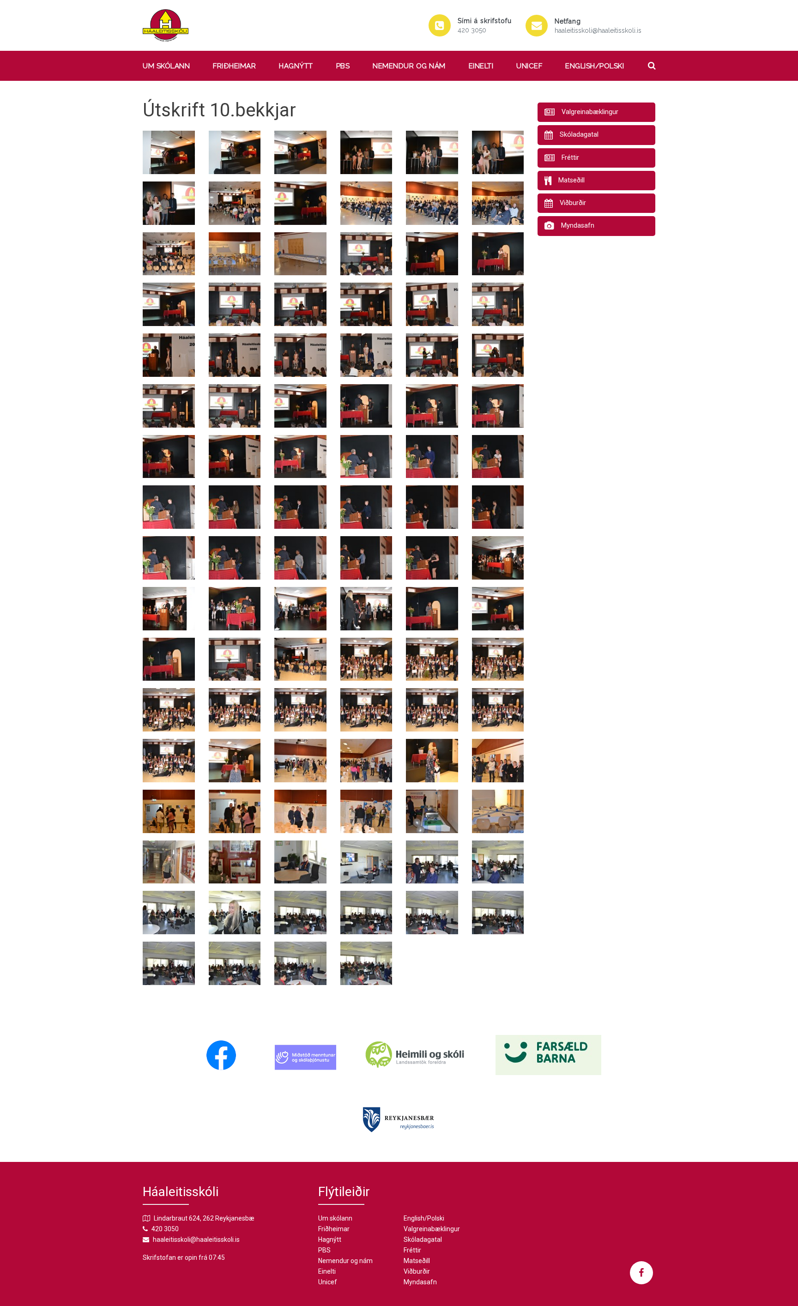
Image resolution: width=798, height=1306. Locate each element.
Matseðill (417, 1260)
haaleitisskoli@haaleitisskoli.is (598, 30)
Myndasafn (420, 1282)
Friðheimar (234, 66)
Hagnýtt (296, 66)
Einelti (481, 66)
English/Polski (594, 66)
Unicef (529, 66)
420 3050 (472, 30)
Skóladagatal (423, 1239)
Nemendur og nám (409, 66)
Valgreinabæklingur (432, 1229)
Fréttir (412, 1250)
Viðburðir (417, 1271)
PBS (343, 66)
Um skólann (166, 66)
